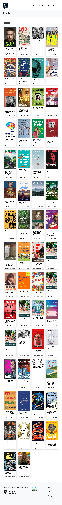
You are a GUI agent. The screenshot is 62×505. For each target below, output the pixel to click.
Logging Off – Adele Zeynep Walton (51, 321)
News (49, 6)
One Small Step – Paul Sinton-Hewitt (23, 263)
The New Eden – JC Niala (51, 79)
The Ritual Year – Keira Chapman (23, 442)
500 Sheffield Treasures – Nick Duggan (23, 140)
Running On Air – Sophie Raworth (9, 442)
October (18, 22)
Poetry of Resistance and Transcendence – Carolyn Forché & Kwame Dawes (10, 263)
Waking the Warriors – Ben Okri (37, 442)
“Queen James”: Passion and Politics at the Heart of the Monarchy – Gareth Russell (24, 110)
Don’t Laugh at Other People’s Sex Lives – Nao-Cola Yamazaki (52, 412)
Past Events (24, 22)
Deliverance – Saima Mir (52, 170)
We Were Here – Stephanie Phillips (9, 473)
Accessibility (50, 496)
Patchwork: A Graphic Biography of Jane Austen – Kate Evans (52, 348)
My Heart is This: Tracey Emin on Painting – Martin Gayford (51, 140)
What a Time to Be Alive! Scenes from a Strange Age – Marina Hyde (37, 141)
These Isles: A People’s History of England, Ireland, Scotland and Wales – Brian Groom (51, 382)
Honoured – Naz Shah (9, 293)
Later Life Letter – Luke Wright (23, 203)
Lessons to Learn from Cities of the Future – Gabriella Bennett (37, 171)
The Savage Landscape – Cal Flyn (24, 381)
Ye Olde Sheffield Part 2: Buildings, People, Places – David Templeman (24, 341)
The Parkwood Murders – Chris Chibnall (50, 203)
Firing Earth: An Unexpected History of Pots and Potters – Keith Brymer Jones (52, 443)
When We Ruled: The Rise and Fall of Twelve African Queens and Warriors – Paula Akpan (52, 233)
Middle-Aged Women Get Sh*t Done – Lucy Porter (23, 171)
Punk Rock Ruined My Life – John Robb (10, 381)
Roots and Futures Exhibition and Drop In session (52, 262)
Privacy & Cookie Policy (8, 502)
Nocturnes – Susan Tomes (23, 413)
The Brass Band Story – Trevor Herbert (10, 79)
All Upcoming (7, 22)
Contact (49, 491)
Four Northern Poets (37, 40)
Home (23, 6)
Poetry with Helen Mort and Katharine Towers (37, 352)
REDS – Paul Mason (37, 292)
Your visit (49, 494)
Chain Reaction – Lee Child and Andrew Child (10, 321)
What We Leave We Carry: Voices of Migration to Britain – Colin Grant (10, 413)
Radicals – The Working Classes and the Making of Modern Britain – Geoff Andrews (24, 50)
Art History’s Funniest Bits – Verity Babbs (24, 290)
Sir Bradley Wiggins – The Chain (10, 48)
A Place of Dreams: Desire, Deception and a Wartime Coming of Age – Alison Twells (37, 232)
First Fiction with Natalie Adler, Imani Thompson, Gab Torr (51, 49)
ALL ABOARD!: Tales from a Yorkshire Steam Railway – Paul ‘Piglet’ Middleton (9, 172)
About (44, 6)
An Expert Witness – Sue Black (37, 80)
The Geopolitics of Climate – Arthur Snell (37, 413)
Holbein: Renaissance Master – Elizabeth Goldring (10, 201)
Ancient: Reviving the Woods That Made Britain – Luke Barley (24, 232)
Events (29, 6)
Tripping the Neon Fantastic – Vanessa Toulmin (24, 467)
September (13, 22)
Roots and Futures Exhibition (23, 319)
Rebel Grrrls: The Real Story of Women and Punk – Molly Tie (38, 109)
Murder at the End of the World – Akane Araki (51, 110)
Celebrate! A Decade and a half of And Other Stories (38, 367)
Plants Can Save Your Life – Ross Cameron (38, 318)
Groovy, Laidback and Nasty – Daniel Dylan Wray (9, 232)
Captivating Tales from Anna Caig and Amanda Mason (24, 80)
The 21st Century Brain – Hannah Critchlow (9, 141)
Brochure (56, 6)
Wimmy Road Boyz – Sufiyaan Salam (38, 264)
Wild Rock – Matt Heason (37, 198)
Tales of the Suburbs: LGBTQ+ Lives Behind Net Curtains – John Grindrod (10, 110)
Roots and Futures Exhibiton (51, 291)
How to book (36, 6)
